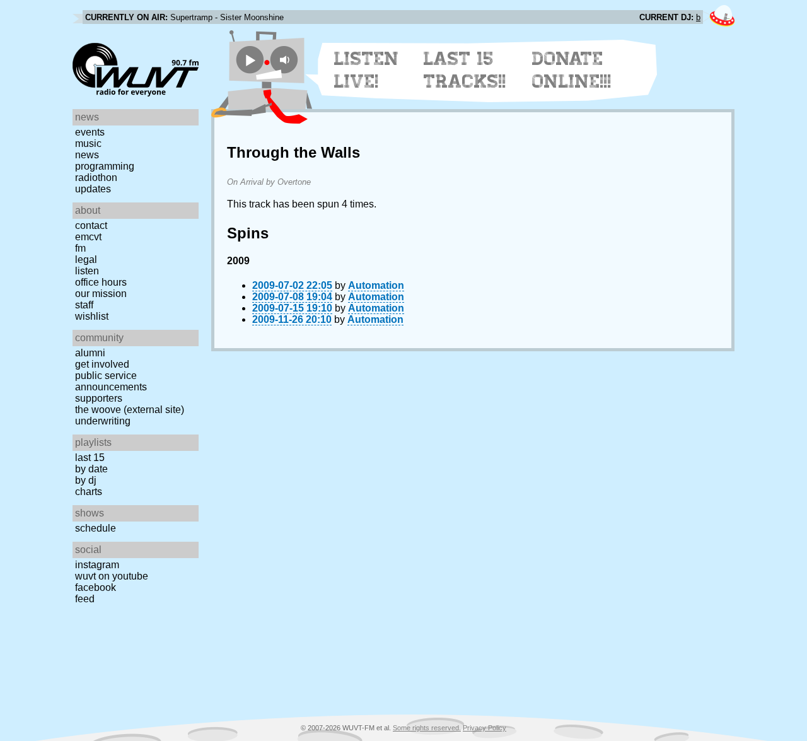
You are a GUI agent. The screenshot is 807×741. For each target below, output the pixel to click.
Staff (84, 305)
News (87, 154)
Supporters (98, 398)
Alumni (90, 352)
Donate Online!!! (572, 70)
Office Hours (101, 282)
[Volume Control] (286, 59)
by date (91, 469)
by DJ (85, 480)
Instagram (97, 564)
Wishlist (91, 316)
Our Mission (101, 293)
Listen (87, 270)
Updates (93, 189)
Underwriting (103, 421)
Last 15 (90, 457)
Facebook (95, 587)
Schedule (95, 528)
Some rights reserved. (427, 728)
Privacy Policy (484, 728)
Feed (85, 598)
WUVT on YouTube (111, 576)
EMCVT (88, 236)
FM (80, 248)
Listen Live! (366, 70)
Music (88, 143)
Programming (104, 166)
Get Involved (102, 364)
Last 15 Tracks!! (465, 70)
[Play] (250, 59)
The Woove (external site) (129, 409)
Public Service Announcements (111, 381)
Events (90, 132)
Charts (88, 491)
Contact (91, 225)
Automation (376, 285)
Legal (86, 259)
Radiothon (96, 177)
